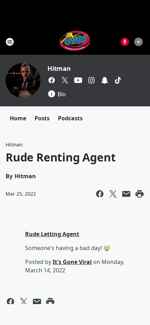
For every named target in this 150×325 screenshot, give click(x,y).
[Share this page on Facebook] (100, 194)
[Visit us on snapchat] (104, 80)
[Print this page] (139, 194)
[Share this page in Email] (126, 194)
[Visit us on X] (65, 80)
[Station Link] (75, 41)
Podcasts (70, 118)
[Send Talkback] (125, 42)
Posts (42, 118)
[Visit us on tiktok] (118, 80)
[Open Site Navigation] (10, 42)
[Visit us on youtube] (78, 80)
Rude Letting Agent (52, 234)
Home (18, 118)
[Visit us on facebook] (51, 80)
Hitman (59, 68)
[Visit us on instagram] (91, 80)
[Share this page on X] (113, 194)
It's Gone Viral (72, 262)
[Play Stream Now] (138, 42)
